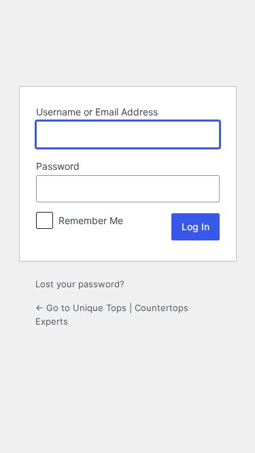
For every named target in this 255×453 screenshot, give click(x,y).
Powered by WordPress (127, 41)
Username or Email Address (97, 111)
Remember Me (90, 220)
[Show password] (206, 188)
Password (58, 166)
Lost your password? (79, 283)
